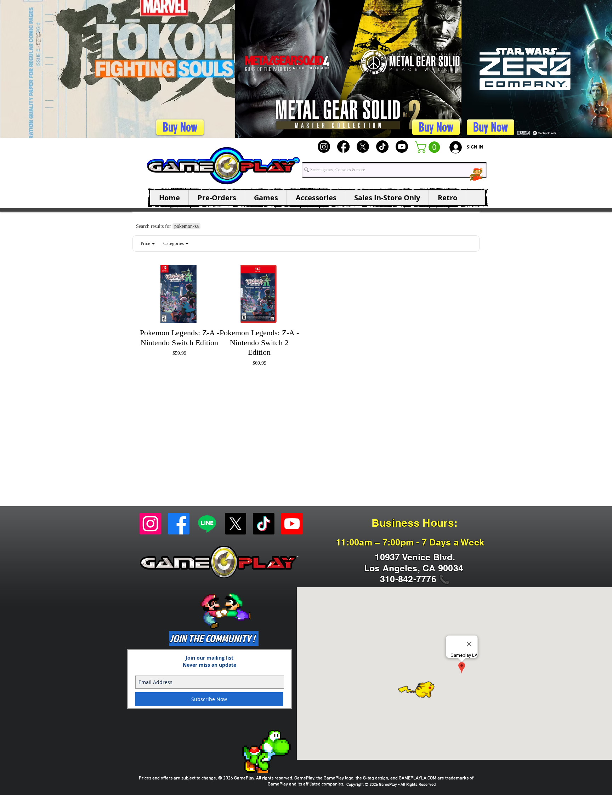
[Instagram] (324, 146)
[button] (429, 147)
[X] (363, 146)
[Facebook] (343, 146)
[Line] (207, 523)
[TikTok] (382, 146)
